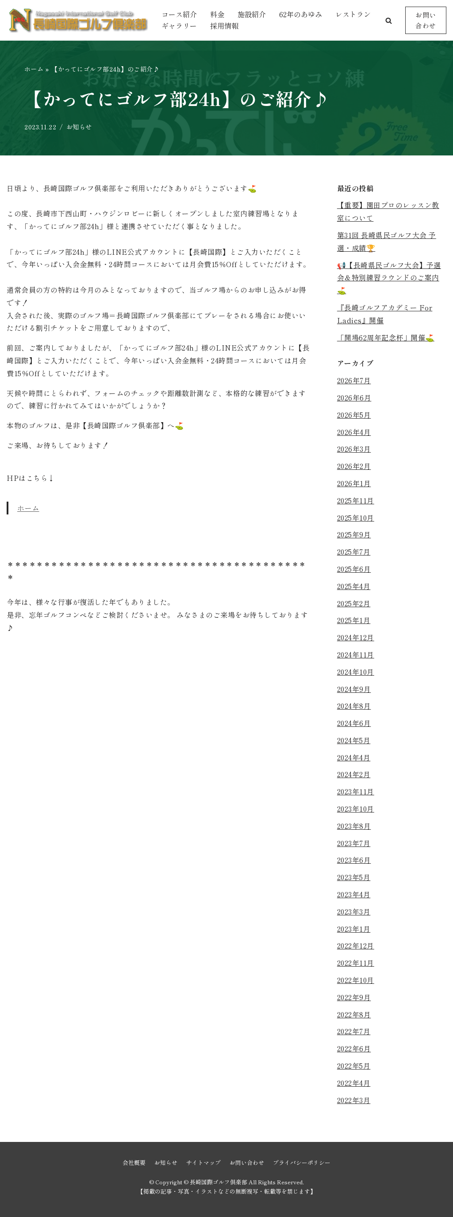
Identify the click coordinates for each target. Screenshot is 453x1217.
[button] (388, 20)
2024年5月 (354, 740)
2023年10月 (355, 808)
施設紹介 (252, 14)
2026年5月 (354, 414)
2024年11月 (355, 654)
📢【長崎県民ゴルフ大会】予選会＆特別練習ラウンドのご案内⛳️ (389, 278)
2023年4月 (354, 894)
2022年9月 (354, 997)
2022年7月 (354, 1031)
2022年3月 (354, 1100)
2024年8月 (354, 705)
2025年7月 (354, 551)
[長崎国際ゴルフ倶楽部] (77, 20)
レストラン (353, 14)
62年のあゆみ (300, 14)
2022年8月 (354, 1014)
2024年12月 (355, 637)
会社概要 (134, 1162)
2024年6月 (354, 723)
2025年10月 (355, 517)
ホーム (34, 68)
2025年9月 (354, 534)
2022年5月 (354, 1065)
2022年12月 (355, 945)
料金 (217, 14)
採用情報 (224, 25)
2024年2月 (354, 774)
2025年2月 (354, 603)
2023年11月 (355, 791)
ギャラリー (179, 25)
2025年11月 (355, 500)
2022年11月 (355, 962)
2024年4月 (354, 757)
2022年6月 (354, 1048)
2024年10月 (355, 671)
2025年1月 (354, 620)
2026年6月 (354, 397)
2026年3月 (354, 448)
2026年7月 (354, 380)
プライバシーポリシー (301, 1162)
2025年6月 (354, 568)
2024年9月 (354, 689)
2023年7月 (354, 843)
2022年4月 (354, 1082)
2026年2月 (354, 466)
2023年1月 (354, 928)
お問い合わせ (425, 20)
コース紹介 (179, 14)
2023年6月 (354, 859)
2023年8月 (354, 825)
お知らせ (79, 126)
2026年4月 (354, 432)
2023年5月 (354, 877)
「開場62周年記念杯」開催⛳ (385, 337)
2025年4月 (354, 586)
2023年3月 (354, 911)
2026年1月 (354, 483)
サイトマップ (203, 1162)
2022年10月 (355, 980)
